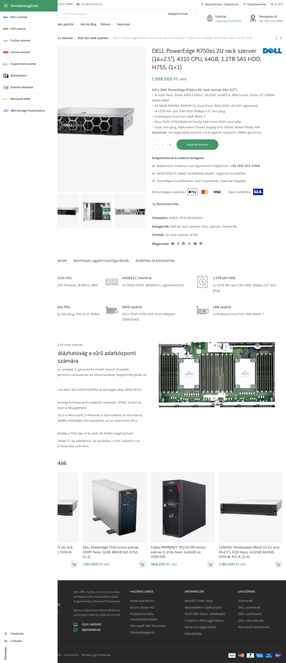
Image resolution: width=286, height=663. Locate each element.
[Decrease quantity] (155, 144)
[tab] (101, 260)
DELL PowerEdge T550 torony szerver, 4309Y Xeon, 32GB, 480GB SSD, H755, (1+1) (111, 552)
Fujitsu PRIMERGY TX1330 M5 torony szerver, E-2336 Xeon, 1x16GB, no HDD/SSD (178, 552)
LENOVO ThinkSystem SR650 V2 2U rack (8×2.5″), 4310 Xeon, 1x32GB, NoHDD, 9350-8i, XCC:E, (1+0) (249, 552)
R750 (194, 235)
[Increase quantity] (170, 144)
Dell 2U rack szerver (93, 38)
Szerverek (229, 226)
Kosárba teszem (197, 144)
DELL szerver (63, 38)
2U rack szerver (177, 235)
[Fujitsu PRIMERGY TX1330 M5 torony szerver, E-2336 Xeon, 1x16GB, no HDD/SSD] (183, 507)
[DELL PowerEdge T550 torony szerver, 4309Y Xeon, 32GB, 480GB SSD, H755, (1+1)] (115, 507)
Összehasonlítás (168, 204)
